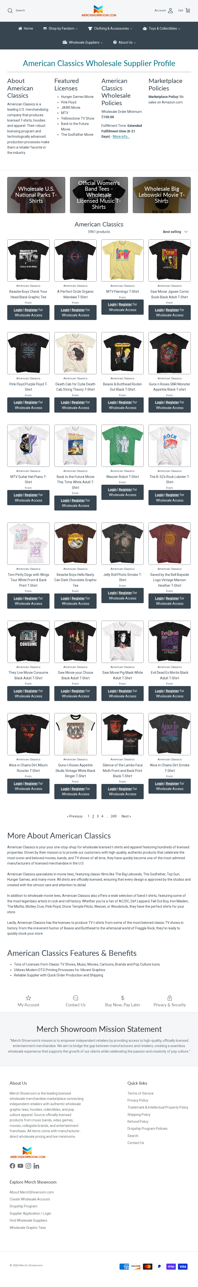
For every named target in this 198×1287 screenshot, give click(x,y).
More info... (121, 136)
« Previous (75, 816)
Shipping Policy (138, 1115)
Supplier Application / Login (30, 1213)
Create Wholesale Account (30, 1199)
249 (114, 816)
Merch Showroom (30, 1265)
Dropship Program (23, 1206)
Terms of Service (140, 1093)
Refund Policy (137, 1122)
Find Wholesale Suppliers (28, 1220)
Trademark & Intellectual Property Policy (157, 1107)
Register (31, 310)
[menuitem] (25, 29)
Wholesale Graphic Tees (28, 1228)
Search (132, 1136)
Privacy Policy (137, 1100)
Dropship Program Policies (147, 1128)
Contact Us (135, 1143)
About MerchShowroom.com (32, 1192)
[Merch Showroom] (99, 11)
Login (18, 310)
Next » (126, 816)
